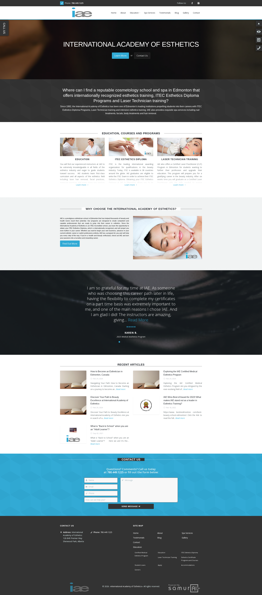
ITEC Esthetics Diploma (131, 159)
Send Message (130, 506)
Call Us (4, 28)
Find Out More (69, 243)
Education (82, 159)
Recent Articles (131, 364)
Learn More (120, 55)
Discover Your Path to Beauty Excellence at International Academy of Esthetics (109, 400)
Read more (120, 389)
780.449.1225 (77, 3)
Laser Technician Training (179, 159)
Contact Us (142, 55)
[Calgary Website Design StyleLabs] (184, 588)
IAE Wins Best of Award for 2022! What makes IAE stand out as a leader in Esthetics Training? (182, 400)
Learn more (81, 185)
